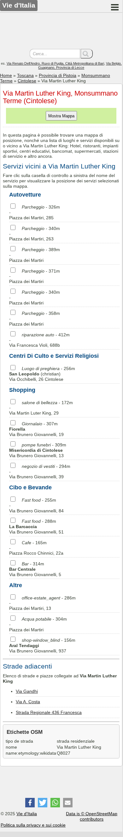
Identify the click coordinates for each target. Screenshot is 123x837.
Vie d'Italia (26, 813)
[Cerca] (87, 53)
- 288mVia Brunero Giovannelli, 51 (36, 526)
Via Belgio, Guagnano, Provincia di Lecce (80, 65)
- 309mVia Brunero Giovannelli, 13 (37, 450)
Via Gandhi (27, 691)
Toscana (25, 75)
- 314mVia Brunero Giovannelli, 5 (35, 569)
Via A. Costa (28, 701)
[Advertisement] (61, 31)
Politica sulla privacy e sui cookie (33, 825)
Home (6, 75)
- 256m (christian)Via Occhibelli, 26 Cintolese (42, 374)
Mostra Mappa (61, 116)
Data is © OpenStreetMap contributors (91, 816)
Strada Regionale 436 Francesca (49, 712)
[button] (30, 802)
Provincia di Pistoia (57, 75)
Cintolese (27, 80)
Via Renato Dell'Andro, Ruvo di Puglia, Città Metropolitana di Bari (55, 63)
